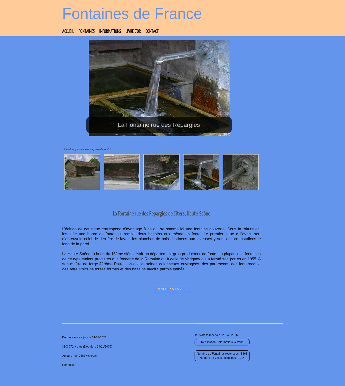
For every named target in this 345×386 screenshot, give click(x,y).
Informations (110, 31)
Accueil (68, 31)
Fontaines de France (132, 13)
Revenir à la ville (172, 289)
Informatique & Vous (230, 342)
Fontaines (87, 31)
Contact (152, 31)
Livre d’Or (133, 31)
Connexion (69, 365)
